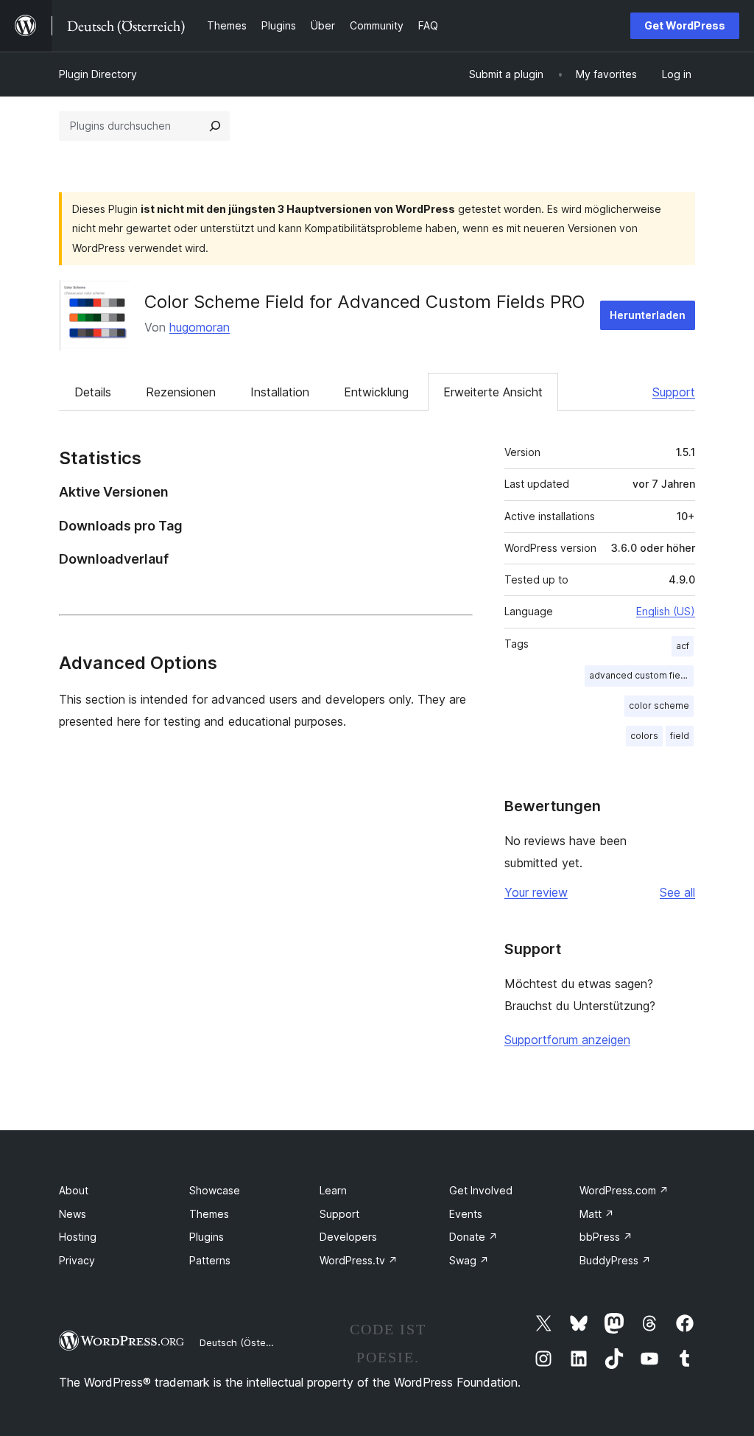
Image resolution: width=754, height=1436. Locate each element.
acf (682, 645)
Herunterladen (648, 315)
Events (465, 1214)
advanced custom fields (641, 675)
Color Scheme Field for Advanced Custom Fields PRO (364, 301)
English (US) (665, 611)
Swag (469, 1260)
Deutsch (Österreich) (247, 1342)
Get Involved (480, 1190)
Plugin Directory (98, 74)
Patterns (209, 1260)
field (679, 735)
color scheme (659, 705)
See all (677, 892)
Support (673, 392)
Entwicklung (376, 392)
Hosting (77, 1236)
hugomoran (199, 327)
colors (644, 735)
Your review (536, 892)
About (73, 1190)
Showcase (214, 1190)
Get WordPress (684, 25)
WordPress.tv (359, 1260)
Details (92, 392)
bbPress (606, 1236)
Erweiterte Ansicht (493, 392)
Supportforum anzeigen (567, 1039)
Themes (209, 1214)
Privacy (77, 1260)
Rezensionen (181, 392)
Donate (473, 1236)
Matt (596, 1214)
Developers (348, 1236)
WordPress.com (624, 1190)
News (72, 1214)
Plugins (206, 1236)
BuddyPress (615, 1260)
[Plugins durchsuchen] (215, 126)
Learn (333, 1190)
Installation (279, 392)
